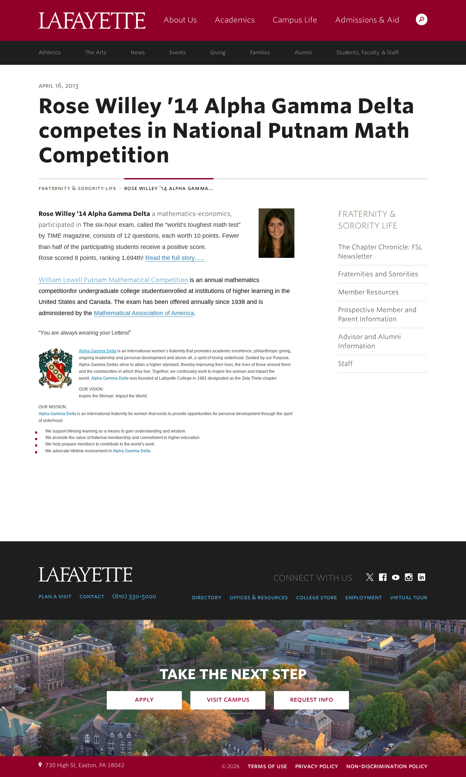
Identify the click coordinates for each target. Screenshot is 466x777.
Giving (217, 52)
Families (260, 52)
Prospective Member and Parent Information (377, 314)
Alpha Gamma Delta (97, 351)
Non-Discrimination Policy (386, 765)
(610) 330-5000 (134, 596)
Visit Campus (228, 699)
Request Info (311, 699)
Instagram (408, 577)
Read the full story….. (174, 257)
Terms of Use (267, 765)
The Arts (95, 52)
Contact (91, 596)
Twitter (370, 577)
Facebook (383, 577)
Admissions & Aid (367, 19)
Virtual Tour (408, 597)
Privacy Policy (316, 765)
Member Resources (368, 292)
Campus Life (295, 19)
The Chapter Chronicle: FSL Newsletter (380, 251)
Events (178, 52)
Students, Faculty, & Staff (367, 52)
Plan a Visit (55, 596)
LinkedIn (421, 577)
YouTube (396, 577)
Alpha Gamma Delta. (132, 451)
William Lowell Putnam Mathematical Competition (113, 279)
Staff (345, 364)
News (138, 52)
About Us (180, 19)
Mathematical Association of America (144, 313)
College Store (316, 597)
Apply (144, 699)
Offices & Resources (259, 597)
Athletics (50, 52)
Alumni (303, 52)
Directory (206, 597)
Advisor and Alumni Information (369, 341)
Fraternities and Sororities (378, 274)
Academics (235, 19)
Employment (363, 597)
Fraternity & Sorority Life (77, 188)
